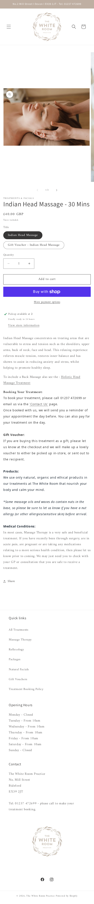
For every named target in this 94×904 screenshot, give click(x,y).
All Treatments (18, 630)
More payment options (47, 302)
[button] (9, 27)
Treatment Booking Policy (26, 689)
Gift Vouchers (18, 679)
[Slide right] (56, 190)
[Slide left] (37, 190)
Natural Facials (19, 669)
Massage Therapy (20, 639)
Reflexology (16, 649)
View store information (23, 325)
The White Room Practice (40, 896)
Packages (15, 659)
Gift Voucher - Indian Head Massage (34, 245)
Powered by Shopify (67, 896)
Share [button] (11, 581)
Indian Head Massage (23, 235)
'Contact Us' (39, 404)
